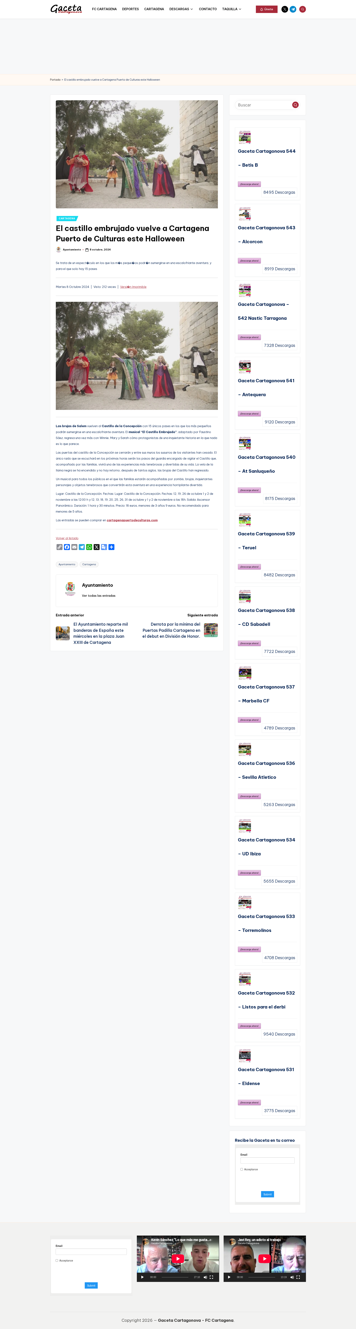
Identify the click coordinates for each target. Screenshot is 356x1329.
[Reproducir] (142, 1277)
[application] (178, 1259)
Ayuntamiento (67, 564)
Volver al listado (67, 538)
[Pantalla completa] (211, 1277)
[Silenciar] (205, 1277)
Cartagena (89, 564)
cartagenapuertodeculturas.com (132, 520)
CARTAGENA (67, 218)
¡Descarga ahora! (249, 184)
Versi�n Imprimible (133, 287)
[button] (267, 9)
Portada (55, 79)
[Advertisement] (178, 46)
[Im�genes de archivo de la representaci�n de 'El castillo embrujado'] (137, 408)
